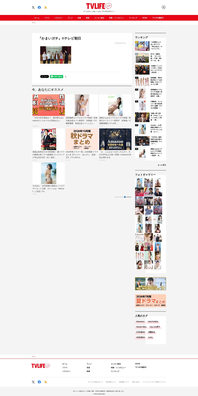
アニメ (70, 18)
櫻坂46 (152, 332)
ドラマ (46, 18)
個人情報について (111, 382)
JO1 (151, 337)
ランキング (133, 18)
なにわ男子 (155, 327)
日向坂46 (141, 337)
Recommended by (119, 197)
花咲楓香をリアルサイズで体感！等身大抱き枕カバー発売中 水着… (156, 93)
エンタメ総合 (99, 18)
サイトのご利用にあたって (95, 382)
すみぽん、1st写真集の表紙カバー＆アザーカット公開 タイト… (156, 128)
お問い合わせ (135, 382)
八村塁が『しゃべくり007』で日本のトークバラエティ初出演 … (156, 69)
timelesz (140, 322)
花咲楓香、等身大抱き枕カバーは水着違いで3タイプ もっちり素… (156, 81)
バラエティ (58, 18)
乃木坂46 (141, 332)
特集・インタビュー (116, 18)
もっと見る (162, 165)
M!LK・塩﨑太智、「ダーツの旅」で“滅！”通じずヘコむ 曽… (156, 57)
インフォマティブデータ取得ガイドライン (154, 382)
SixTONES (153, 322)
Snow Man (141, 327)
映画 (87, 18)
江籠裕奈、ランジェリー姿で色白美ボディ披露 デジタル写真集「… (156, 105)
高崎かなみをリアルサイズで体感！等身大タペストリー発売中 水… (156, 152)
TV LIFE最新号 (158, 18)
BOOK (144, 18)
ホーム (36, 18)
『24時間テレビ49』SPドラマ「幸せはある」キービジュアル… (156, 45)
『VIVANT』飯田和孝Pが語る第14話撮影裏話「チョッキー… (156, 140)
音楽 (79, 18)
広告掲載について (124, 382)
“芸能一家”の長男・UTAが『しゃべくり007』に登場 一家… (156, 117)
